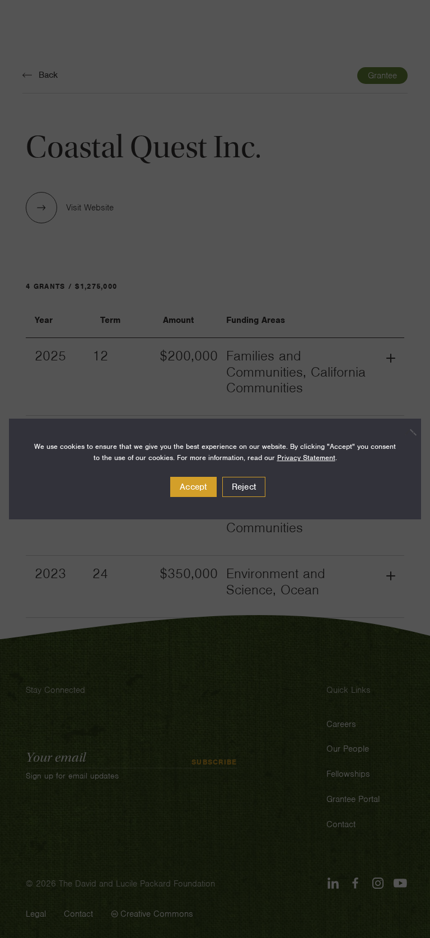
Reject (244, 487)
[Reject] (407, 432)
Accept (193, 487)
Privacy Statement (306, 457)
